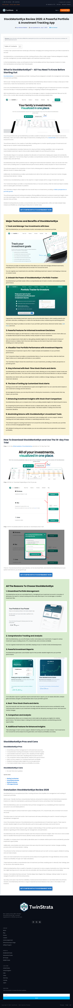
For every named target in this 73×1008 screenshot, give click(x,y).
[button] (17, 10)
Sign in (57, 10)
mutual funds (51, 137)
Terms (66, 1005)
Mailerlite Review (12, 782)
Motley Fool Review (13, 778)
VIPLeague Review (12, 784)
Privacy (62, 1005)
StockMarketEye (8, 76)
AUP (70, 1005)
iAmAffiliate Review (13, 780)
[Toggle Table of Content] (19, 46)
